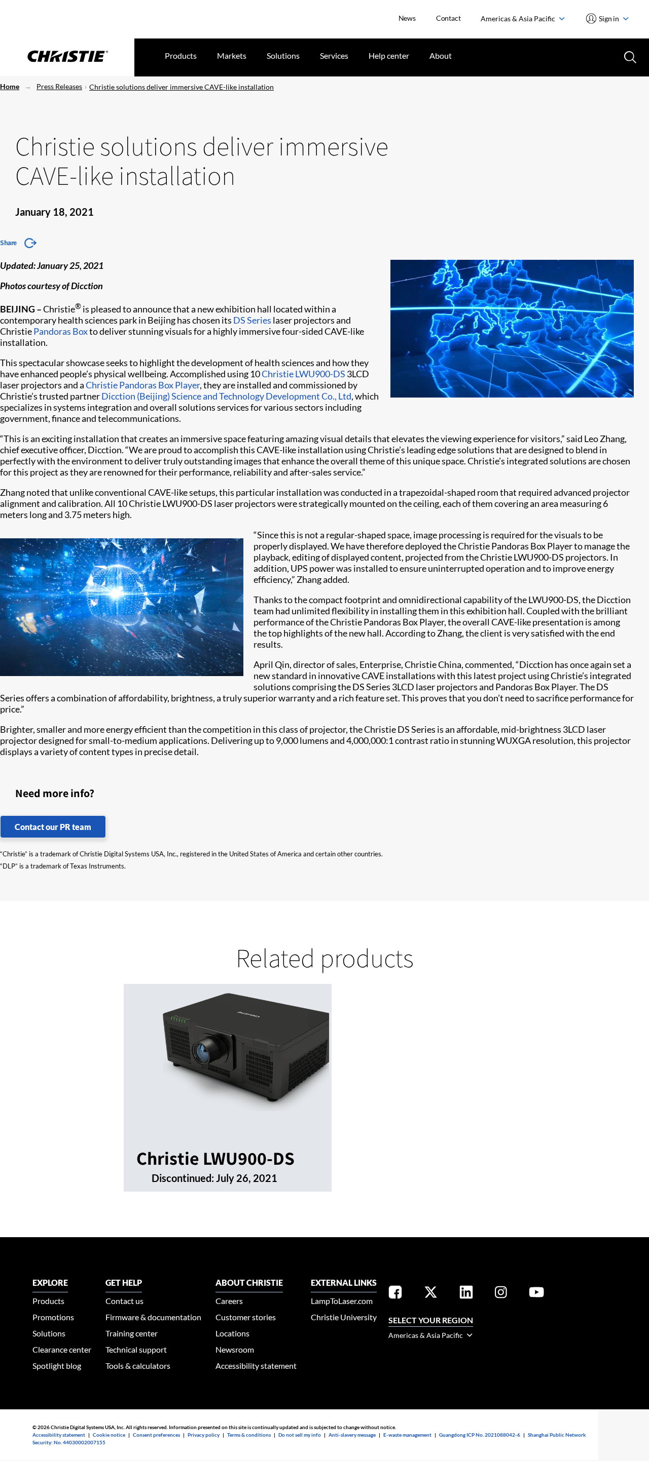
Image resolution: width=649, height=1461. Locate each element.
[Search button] (629, 56)
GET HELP (123, 1282)
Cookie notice (109, 1435)
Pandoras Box (60, 331)
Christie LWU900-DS (303, 373)
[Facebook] (395, 1294)
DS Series (252, 320)
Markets (231, 55)
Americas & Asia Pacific (519, 18)
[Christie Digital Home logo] (67, 57)
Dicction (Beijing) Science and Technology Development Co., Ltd (226, 396)
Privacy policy (204, 1435)
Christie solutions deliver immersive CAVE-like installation (181, 87)
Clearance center (61, 1349)
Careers (229, 1301)
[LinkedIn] (466, 1294)
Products (181, 55)
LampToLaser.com (342, 1301)
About (440, 55)
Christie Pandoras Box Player (143, 384)
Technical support (136, 1349)
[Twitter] (431, 1294)
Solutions (283, 55)
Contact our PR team (53, 827)
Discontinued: (184, 1178)
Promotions (53, 1317)
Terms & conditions (249, 1435)
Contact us (124, 1301)
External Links (344, 1282)
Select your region (430, 1320)
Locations (232, 1333)
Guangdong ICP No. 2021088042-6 (479, 1435)
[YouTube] (536, 1294)
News (407, 18)
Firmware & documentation (153, 1317)
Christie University (344, 1317)
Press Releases (59, 86)
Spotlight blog (56, 1365)
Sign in (609, 18)
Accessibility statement (256, 1365)
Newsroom (234, 1349)
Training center (131, 1333)
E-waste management (407, 1435)
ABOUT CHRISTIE (249, 1282)
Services (334, 55)
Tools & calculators (137, 1365)
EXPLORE (50, 1282)
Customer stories (245, 1317)
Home (9, 86)
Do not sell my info (299, 1435)
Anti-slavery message (352, 1435)
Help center (389, 55)
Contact (448, 18)
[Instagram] (501, 1294)
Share (8, 242)
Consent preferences (156, 1435)
